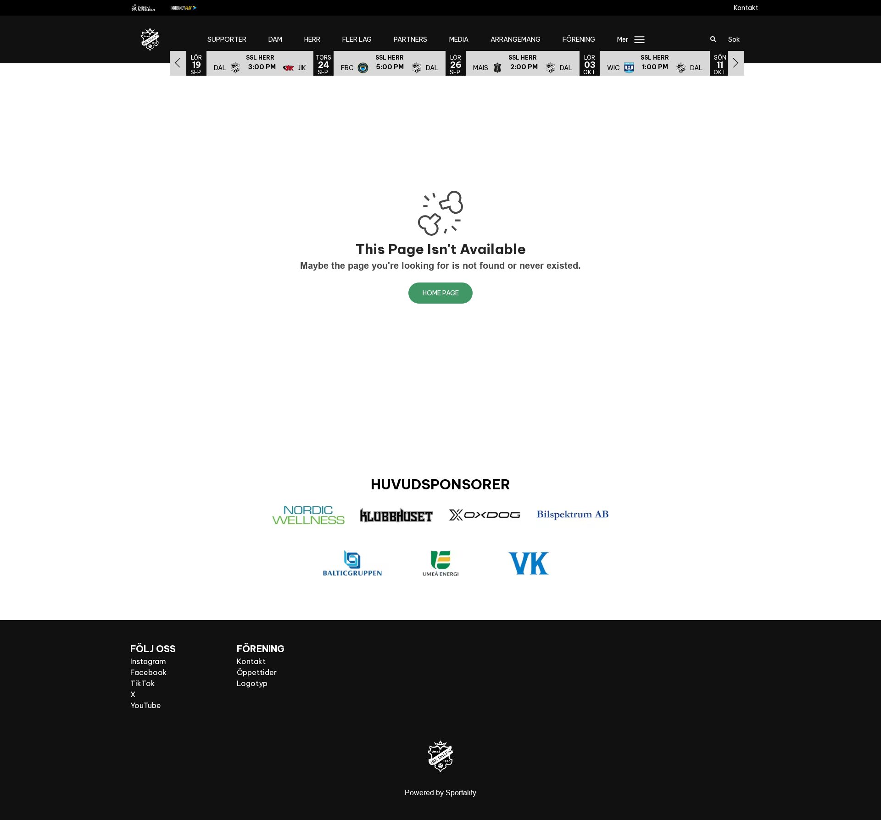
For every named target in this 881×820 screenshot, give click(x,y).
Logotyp (252, 683)
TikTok (142, 683)
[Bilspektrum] (572, 515)
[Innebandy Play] (191, 8)
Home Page (441, 293)
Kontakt (746, 8)
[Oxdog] (484, 515)
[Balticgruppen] (352, 563)
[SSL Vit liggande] (150, 8)
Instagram (148, 661)
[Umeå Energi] (440, 563)
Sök (734, 39)
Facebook (148, 672)
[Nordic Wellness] (308, 515)
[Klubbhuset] (396, 515)
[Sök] (714, 39)
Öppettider (257, 672)
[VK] (528, 563)
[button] (259, 63)
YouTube (145, 705)
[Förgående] (178, 63)
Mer (622, 39)
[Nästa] (736, 63)
